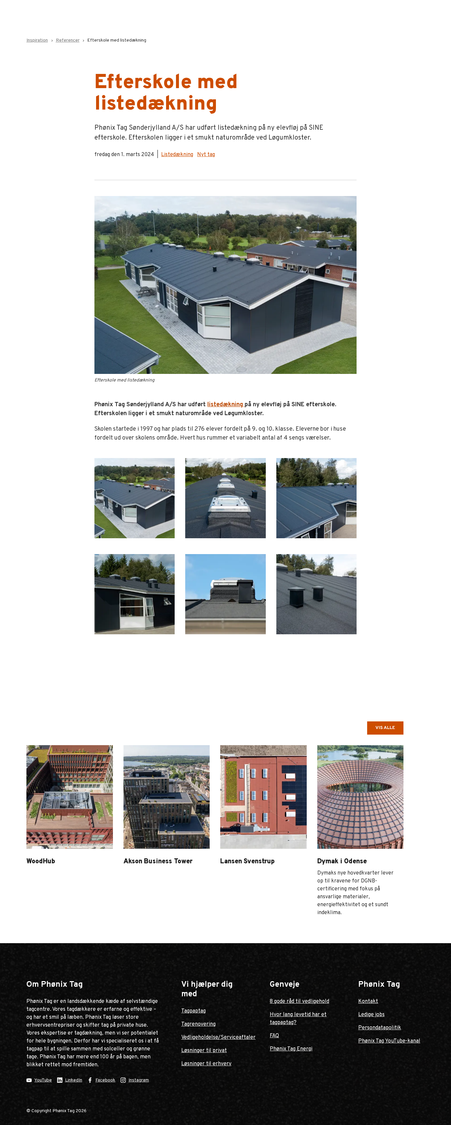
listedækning (226, 405)
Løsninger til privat (204, 1050)
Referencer (68, 40)
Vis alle (385, 728)
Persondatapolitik (379, 1028)
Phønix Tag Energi (291, 1049)
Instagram (138, 1080)
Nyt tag (206, 154)
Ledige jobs (371, 1014)
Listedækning (177, 154)
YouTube (43, 1080)
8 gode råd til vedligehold (299, 1001)
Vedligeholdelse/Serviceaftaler (218, 1037)
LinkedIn (73, 1080)
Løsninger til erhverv (206, 1064)
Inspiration (37, 40)
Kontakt (368, 1001)
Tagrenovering (198, 1024)
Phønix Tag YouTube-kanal (389, 1041)
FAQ (274, 1036)
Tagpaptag (193, 1011)
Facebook (105, 1080)
